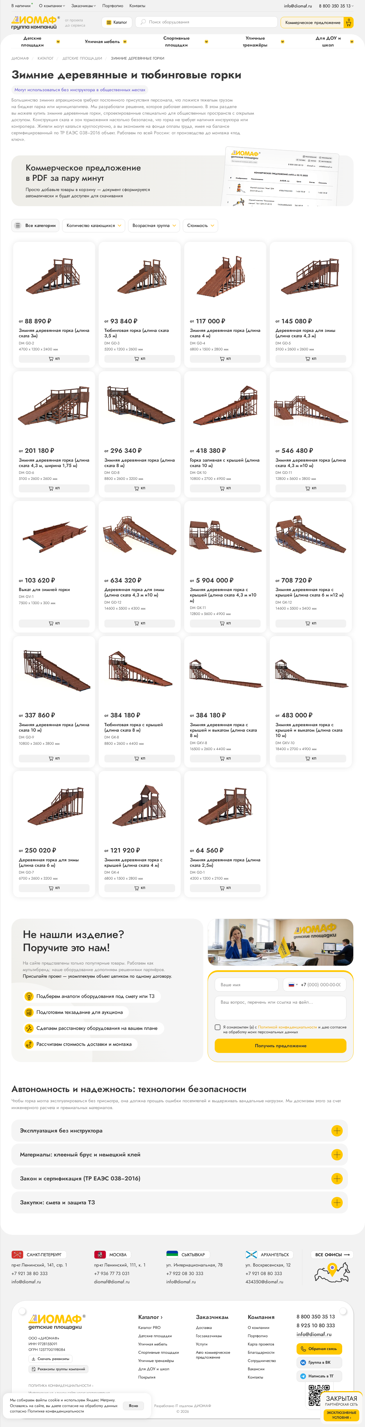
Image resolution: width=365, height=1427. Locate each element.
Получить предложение (281, 1045)
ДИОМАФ (20, 58)
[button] (117, 22)
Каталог (45, 58)
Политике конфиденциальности (56, 1411)
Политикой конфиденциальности (287, 1027)
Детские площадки (82, 58)
